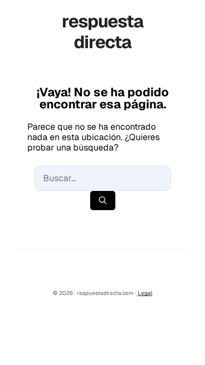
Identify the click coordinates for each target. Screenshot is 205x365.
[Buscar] (102, 200)
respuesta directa (102, 31)
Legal (145, 293)
